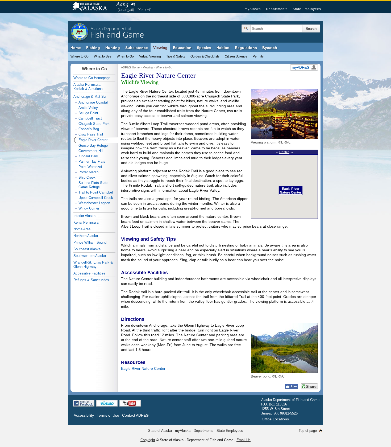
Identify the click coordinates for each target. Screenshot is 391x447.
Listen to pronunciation (133, 4)
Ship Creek (86, 177)
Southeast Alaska (87, 249)
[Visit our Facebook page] (83, 403)
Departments (277, 9)
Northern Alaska (85, 236)
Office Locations (275, 419)
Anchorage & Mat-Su (89, 97)
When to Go (125, 56)
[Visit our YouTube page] (130, 403)
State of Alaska (91, 7)
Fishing (93, 48)
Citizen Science (236, 56)
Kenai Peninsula (85, 222)
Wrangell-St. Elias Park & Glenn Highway (93, 264)
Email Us (243, 440)
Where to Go (79, 56)
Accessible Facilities (89, 273)
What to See (102, 56)
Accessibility (84, 415)
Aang (122, 4)
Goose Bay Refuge (93, 145)
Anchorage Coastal (93, 102)
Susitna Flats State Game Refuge (93, 185)
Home (75, 48)
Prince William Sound (89, 242)
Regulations (246, 48)
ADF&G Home (130, 67)
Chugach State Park (94, 124)
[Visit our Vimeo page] (107, 403)
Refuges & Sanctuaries (91, 280)
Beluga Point (88, 113)
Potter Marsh (88, 172)
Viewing (160, 48)
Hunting (112, 48)
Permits (258, 56)
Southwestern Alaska (89, 256)
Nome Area (81, 229)
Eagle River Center (92, 140)
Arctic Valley (88, 108)
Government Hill (90, 151)
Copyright (147, 440)
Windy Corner (88, 208)
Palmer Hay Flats (91, 161)
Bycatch (269, 48)
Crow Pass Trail (90, 134)
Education (182, 48)
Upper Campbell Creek (95, 198)
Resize (284, 152)
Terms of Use (108, 415)
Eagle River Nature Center (143, 368)
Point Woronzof (90, 167)
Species (204, 48)
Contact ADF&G (135, 415)
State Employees (307, 9)
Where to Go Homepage (91, 78)
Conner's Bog (88, 129)
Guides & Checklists (204, 56)
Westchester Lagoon (94, 203)
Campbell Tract (90, 118)
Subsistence (136, 48)
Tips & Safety (175, 56)
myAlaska (253, 9)
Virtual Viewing (150, 56)
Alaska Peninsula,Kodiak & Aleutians (88, 87)
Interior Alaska (84, 216)
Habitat (223, 48)
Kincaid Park (88, 156)
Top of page (308, 431)
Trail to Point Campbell (96, 192)
